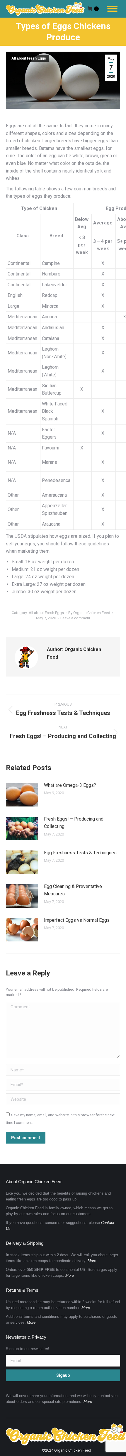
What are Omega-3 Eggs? (70, 785)
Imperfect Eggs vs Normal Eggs (77, 920)
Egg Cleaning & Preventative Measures (73, 890)
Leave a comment (75, 618)
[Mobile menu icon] (112, 8)
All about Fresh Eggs (28, 58)
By (89, 613)
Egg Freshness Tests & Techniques (80, 852)
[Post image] (22, 794)
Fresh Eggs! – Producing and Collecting (73, 822)
